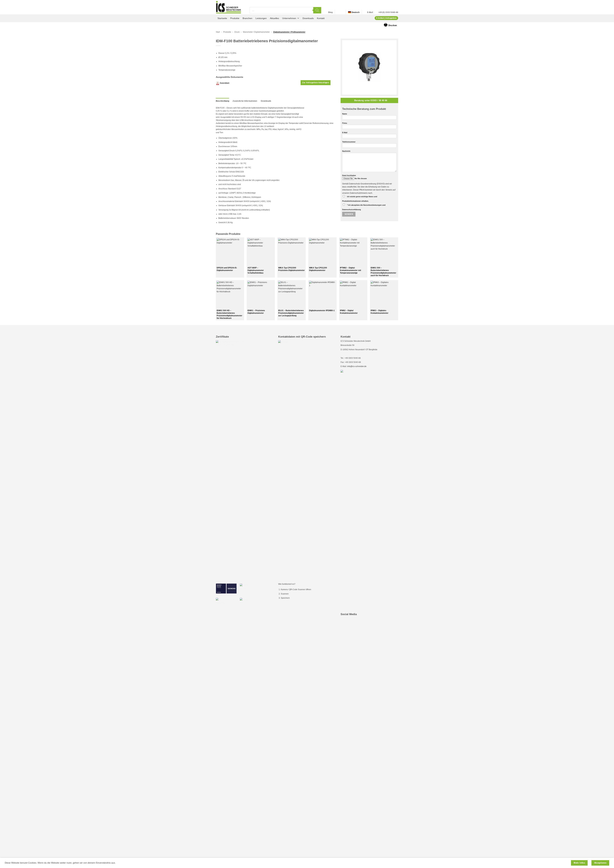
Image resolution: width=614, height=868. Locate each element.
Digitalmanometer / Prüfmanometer (289, 32)
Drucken (390, 24)
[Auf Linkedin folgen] (338, 12)
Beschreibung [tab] (222, 101)
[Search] (317, 10)
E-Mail (344, 132)
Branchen (247, 18)
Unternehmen (289, 18)
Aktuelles (274, 18)
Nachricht (346, 151)
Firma (344, 123)
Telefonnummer (348, 142)
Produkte (234, 18)
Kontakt (321, 18)
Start (218, 32)
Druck (237, 32)
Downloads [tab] (266, 101)
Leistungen (261, 18)
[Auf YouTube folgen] (341, 12)
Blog (330, 12)
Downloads (308, 18)
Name (344, 114)
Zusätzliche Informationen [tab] (245, 101)
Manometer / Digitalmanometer (256, 32)
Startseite (222, 18)
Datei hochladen (349, 175)
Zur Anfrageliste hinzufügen (315, 82)
